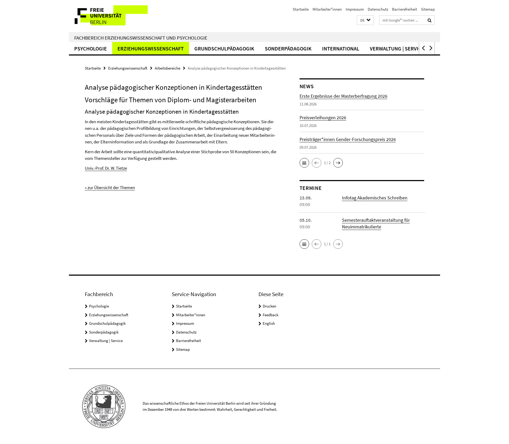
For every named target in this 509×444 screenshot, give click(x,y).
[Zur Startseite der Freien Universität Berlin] (113, 16)
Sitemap (428, 9)
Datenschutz (378, 9)
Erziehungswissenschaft (150, 48)
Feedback (270, 314)
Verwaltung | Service (397, 48)
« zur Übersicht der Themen (110, 187)
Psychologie (90, 48)
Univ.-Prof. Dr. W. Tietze (106, 168)
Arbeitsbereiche (167, 68)
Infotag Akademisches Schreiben (374, 198)
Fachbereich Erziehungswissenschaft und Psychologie (140, 38)
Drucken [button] (269, 306)
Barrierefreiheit (404, 9)
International (340, 48)
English (269, 323)
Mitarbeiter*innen (327, 9)
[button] (365, 20)
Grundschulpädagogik (224, 48)
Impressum (355, 9)
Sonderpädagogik (288, 48)
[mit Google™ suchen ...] (430, 20)
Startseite (301, 9)
